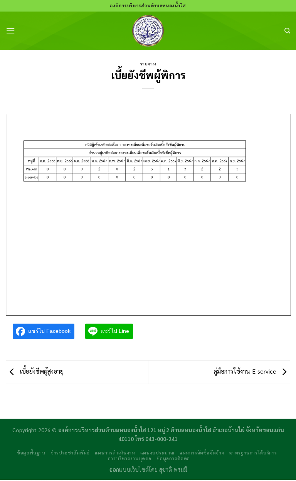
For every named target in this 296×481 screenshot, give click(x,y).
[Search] (287, 30)
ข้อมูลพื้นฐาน (31, 452)
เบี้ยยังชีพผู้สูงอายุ (41, 371)
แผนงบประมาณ (157, 452)
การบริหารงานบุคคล (129, 458)
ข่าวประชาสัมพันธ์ (70, 452)
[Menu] (10, 30)
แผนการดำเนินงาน (115, 452)
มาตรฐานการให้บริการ (253, 452)
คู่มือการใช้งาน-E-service (246, 371)
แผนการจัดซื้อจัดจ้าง (202, 452)
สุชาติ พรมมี (173, 469)
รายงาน (148, 64)
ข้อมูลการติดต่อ (173, 458)
